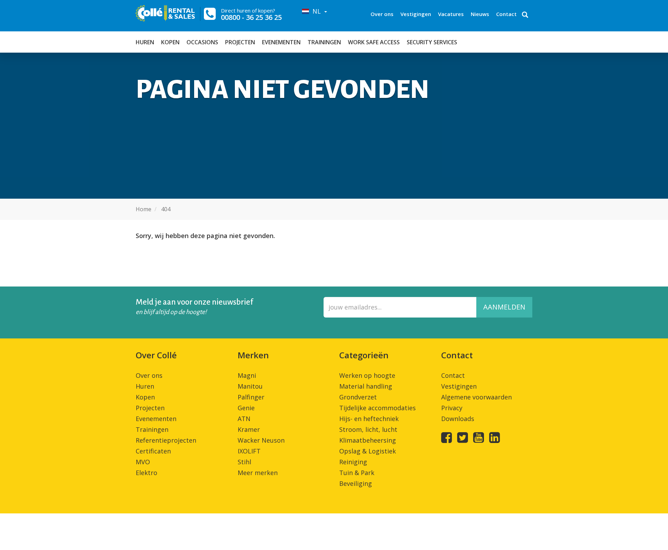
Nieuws (480, 13)
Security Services (432, 42)
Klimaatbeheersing (367, 440)
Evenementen (281, 42)
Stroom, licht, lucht (368, 429)
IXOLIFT (249, 451)
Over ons (382, 13)
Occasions (202, 42)
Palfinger (251, 397)
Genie (246, 408)
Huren (145, 42)
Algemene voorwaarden (476, 397)
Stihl (244, 462)
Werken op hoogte (367, 375)
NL (316, 11)
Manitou (250, 386)
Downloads (457, 418)
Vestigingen (415, 13)
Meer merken (258, 472)
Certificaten (153, 451)
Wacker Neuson (261, 440)
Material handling (365, 386)
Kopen (170, 42)
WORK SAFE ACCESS (374, 42)
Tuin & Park (356, 472)
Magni (247, 375)
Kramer (249, 429)
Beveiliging (355, 483)
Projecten (240, 42)
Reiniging (353, 462)
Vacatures (451, 13)
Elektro (146, 472)
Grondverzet (358, 397)
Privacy (451, 408)
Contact (506, 13)
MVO (143, 462)
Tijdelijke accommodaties (377, 408)
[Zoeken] (525, 15)
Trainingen (324, 42)
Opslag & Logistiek (367, 451)
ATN (244, 418)
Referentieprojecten (166, 440)
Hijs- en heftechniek (369, 418)
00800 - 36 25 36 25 (251, 17)
